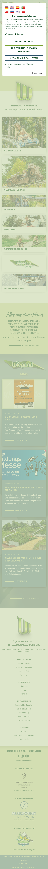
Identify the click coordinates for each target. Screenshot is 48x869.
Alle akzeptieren (24, 41)
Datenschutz (37, 73)
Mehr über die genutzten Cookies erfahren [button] (19, 65)
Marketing (21, 34)
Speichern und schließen (24, 58)
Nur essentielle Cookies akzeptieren (24, 50)
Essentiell (10, 34)
